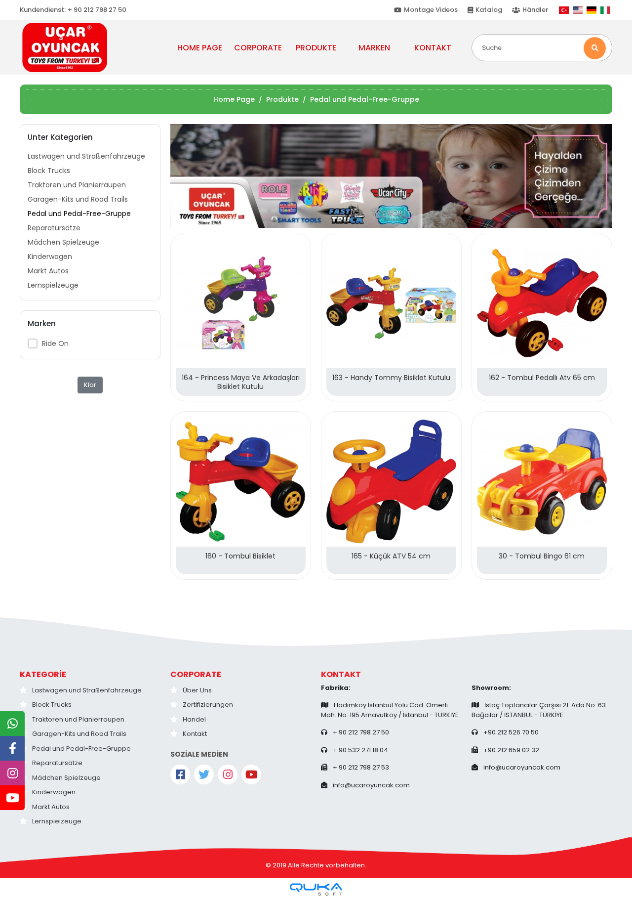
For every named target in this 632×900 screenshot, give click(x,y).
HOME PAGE (199, 47)
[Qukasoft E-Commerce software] (316, 889)
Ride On (55, 343)
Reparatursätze (54, 228)
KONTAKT (432, 47)
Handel (194, 719)
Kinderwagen (50, 256)
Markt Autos (48, 271)
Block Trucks (49, 170)
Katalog (488, 9)
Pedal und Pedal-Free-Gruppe (79, 213)
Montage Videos (431, 9)
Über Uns (197, 690)
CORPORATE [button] (258, 47)
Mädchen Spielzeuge (63, 242)
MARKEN (374, 47)
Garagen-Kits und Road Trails (78, 199)
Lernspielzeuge (53, 285)
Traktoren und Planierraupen (77, 185)
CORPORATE (195, 674)
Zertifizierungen (208, 704)
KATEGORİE (43, 674)
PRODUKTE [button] (316, 47)
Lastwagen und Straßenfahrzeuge (86, 156)
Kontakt (195, 733)
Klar (90, 384)
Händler (535, 9)
